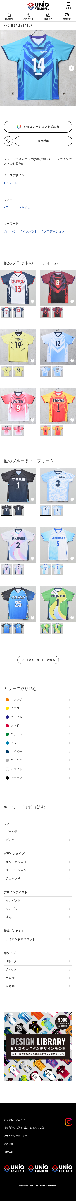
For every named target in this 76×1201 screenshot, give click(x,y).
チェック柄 (13, 878)
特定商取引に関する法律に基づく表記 (24, 1127)
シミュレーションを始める (41, 126)
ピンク (10, 839)
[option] (38, 68)
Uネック (11, 961)
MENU (68, 7)
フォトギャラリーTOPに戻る (38, 659)
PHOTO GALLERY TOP (18, 25)
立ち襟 (10, 986)
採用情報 (8, 1152)
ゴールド (12, 831)
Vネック (10, 231)
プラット (11, 183)
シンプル (12, 908)
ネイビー (27, 207)
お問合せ (67, 19)
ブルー (9, 207)
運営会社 (8, 1143)
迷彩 (9, 917)
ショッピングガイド (14, 1119)
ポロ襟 (10, 977)
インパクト (30, 231)
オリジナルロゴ (16, 861)
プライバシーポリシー (16, 1135)
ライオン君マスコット (20, 939)
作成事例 (48, 19)
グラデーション (54, 231)
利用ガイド (29, 19)
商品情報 (9, 19)
